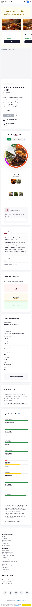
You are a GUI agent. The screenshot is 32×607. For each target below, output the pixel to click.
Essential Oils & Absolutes (7, 552)
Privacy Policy (5, 543)
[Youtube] (27, 593)
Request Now (10, 219)
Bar (14, 139)
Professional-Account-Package (8, 566)
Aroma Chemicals (5, 550)
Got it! (27, 604)
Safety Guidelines (5, 569)
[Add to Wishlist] (16, 115)
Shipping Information (6, 540)
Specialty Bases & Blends (7, 554)
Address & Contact (6, 579)
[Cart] (24, 2)
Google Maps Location (6, 581)
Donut (9, 139)
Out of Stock (9, 115)
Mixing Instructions (6, 571)
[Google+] (21, 593)
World (7, 2)
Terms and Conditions (6, 545)
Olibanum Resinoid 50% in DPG (11, 35)
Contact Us (4, 564)
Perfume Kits (4, 557)
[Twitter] (16, 593)
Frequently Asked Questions (8, 542)
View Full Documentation (16, 376)
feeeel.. (19, 139)
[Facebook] (11, 593)
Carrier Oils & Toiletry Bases (8, 555)
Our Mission (4, 538)
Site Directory (5, 567)
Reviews (4, 572)
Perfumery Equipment (6, 559)
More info (17, 605)
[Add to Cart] (12, 41)
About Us (4, 536)
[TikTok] (5, 593)
